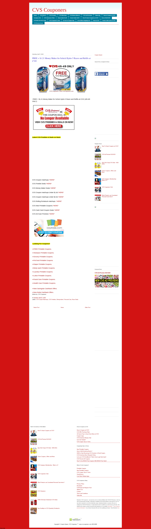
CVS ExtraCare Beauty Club (84, 437)
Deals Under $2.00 (74, 18)
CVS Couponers (49, 10)
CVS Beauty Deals (38, 23)
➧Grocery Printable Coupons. (43, 257)
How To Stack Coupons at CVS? (90, 18)
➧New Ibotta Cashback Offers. (43, 292)
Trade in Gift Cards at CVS (108, 20)
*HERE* (52, 180)
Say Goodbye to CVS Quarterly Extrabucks (49, 508)
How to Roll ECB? (106, 18)
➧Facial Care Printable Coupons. (44, 279)
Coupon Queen (98, 55)
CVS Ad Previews (87, 15)
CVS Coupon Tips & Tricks (84, 441)
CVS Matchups (63, 15)
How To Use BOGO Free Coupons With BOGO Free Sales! (92, 461)
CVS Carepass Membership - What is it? (48, 465)
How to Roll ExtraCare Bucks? (84, 451)
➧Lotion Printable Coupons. (42, 276)
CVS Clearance (41, 491)
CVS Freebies (52, 15)
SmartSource (80, 474)
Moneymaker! (60, 299)
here (118, 507)
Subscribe (97, 15)
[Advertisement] (75, 39)
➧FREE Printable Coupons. (42, 249)
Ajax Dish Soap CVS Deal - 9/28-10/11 (47, 448)
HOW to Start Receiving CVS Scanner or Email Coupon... (91, 453)
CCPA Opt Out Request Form (84, 487)
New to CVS (96, 20)
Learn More (110, 506)
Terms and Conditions (82, 493)
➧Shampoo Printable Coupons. (43, 253)
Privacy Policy (80, 483)
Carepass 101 (37, 18)
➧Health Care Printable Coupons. (44, 283)
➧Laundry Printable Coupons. (43, 272)
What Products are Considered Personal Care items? (109, 196)
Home (35, 15)
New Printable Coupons (83, 449)
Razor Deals (75, 299)
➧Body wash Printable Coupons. (43, 268)
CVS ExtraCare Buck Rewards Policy (86, 455)
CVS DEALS (43, 15)
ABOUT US (80, 489)
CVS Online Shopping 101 (84, 20)
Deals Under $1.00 (62, 18)
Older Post (87, 307)
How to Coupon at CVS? (109, 15)
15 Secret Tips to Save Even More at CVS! (88, 434)
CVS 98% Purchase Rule (40, 20)
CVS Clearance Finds (49, 18)
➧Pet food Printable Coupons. (43, 260)
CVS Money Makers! (75, 15)
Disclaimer (79, 485)
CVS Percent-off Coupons (83, 459)
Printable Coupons (81, 468)
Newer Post (36, 307)
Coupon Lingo (80, 436)
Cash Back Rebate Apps (83, 476)
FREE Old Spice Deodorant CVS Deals (47, 499)
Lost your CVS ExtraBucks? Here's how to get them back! (91, 457)
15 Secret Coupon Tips (68, 20)
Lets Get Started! (81, 439)
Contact (79, 491)
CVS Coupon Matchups (42, 299)
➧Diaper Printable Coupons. (42, 264)
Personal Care (67, 299)
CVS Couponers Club (54, 20)
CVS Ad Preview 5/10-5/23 (108, 154)
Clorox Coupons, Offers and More (46, 456)
